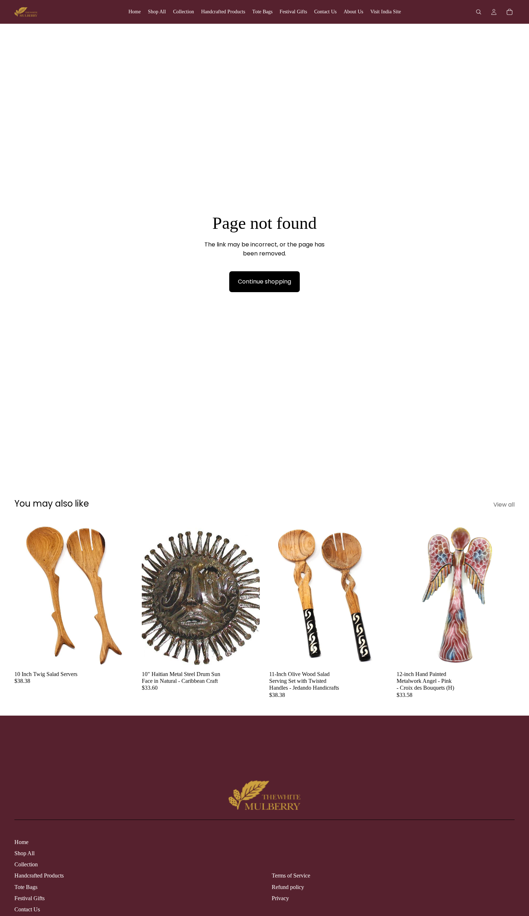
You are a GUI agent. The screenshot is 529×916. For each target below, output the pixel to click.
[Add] (121, 655)
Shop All (24, 853)
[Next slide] (121, 593)
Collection (26, 864)
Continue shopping (264, 281)
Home (21, 842)
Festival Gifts (29, 898)
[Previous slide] (25, 593)
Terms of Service (291, 875)
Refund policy (288, 887)
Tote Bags (25, 887)
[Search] (479, 12)
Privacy (280, 898)
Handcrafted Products (39, 875)
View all (504, 504)
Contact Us (27, 909)
